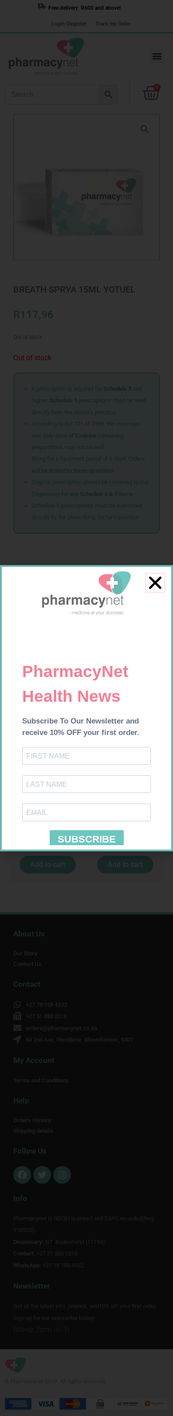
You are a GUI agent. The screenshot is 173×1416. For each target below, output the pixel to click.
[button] (155, 583)
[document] (86, 708)
